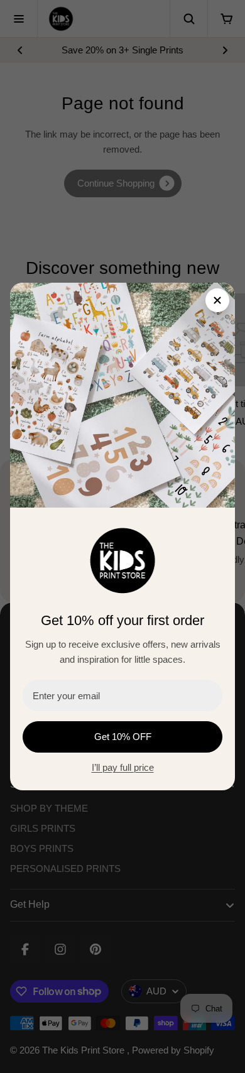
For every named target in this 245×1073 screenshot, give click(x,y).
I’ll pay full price (123, 767)
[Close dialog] (217, 300)
